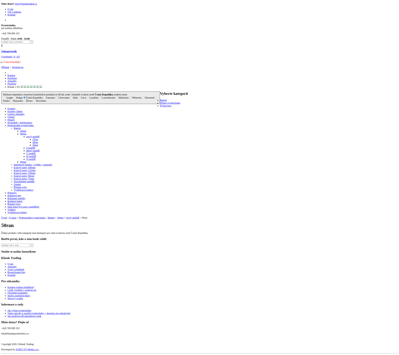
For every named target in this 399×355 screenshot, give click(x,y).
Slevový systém (15, 298)
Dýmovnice (165, 105)
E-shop (12, 217)
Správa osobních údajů (18, 295)
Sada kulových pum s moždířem (23, 206)
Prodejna (11, 83)
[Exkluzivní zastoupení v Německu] (25, 87)
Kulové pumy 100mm (24, 167)
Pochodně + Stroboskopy (19, 122)
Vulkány (11, 209)
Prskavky (12, 192)
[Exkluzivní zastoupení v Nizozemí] (28, 87)
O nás (10, 9)
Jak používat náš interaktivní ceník (24, 316)
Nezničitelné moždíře (24, 181)
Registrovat (17, 67)
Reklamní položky (16, 198)
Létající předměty (16, 114)
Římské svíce (20, 187)
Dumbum (12, 78)
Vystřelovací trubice (23, 190)
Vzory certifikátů (15, 269)
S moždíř (30, 148)
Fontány (11, 108)
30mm (23, 134)
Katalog (11, 75)
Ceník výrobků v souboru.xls (21, 290)
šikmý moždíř (33, 150)
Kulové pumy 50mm (24, 176)
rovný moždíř (32, 136)
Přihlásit (5, 67)
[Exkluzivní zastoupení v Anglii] (22, 87)
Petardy (11, 119)
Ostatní (10, 117)
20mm (23, 131)
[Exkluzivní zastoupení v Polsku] (31, 87)
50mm (23, 162)
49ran (35, 142)
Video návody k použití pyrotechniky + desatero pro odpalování (38, 313)
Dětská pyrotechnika (170, 103)
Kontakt (11, 14)
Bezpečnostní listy (16, 272)
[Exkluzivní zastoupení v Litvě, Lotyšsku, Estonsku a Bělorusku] (34, 87)
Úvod (4, 217)
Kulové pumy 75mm (24, 178)
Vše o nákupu (14, 12)
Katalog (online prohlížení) (20, 287)
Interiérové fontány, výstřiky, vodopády (33, 164)
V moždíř (31, 153)
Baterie (163, 100)
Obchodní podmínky (17, 293)
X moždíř (31, 159)
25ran (35, 139)
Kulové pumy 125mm (24, 170)
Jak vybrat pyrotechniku (19, 310)
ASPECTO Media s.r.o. (27, 349)
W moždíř (31, 156)
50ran (35, 145)
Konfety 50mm (14, 111)
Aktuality (12, 81)
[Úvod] (7, 72)
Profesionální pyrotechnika (20, 125)
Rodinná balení (14, 201)
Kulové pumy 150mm (24, 173)
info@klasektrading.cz (26, 3)
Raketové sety (14, 195)
